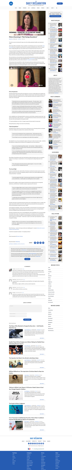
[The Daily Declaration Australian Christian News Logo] (36, 3)
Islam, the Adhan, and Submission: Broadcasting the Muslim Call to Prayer (54, 55)
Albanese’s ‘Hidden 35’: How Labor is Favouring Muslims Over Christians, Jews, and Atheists (54, 50)
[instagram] (35, 443)
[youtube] (37, 443)
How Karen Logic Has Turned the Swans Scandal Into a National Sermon (54, 29)
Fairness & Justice (17, 243)
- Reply (24, 279)
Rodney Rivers (52, 235)
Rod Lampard (26, 421)
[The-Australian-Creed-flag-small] (29, 449)
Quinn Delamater (27, 345)
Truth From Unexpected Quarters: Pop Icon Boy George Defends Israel (53, 180)
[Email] (43, 242)
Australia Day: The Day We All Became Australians (53, 217)
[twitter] (33, 443)
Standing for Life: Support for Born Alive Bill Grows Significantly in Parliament (54, 45)
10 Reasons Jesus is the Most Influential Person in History (54, 242)
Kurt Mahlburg (26, 391)
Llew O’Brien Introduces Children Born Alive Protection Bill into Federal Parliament (53, 40)
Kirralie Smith (52, 67)
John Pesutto (32, 58)
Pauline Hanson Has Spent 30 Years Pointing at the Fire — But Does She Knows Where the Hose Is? (57, 125)
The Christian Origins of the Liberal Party (53, 259)
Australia (11, 243)
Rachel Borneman (53, 231)
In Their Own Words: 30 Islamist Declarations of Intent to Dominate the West (57, 100)
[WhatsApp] (40, 242)
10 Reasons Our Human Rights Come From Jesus (54, 246)
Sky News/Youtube (19, 236)
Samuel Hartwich (53, 47)
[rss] (41, 443)
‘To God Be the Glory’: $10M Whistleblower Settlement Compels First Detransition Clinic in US (54, 185)
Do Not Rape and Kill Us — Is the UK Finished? (57, 146)
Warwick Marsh (53, 256)
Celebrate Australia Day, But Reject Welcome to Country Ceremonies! (54, 233)
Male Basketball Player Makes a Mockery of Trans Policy (53, 65)
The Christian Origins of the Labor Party (53, 250)
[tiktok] (31, 443)
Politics (22, 243)
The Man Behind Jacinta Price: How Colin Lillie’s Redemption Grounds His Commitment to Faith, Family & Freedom (54, 157)
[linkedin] (39, 443)
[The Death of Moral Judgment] (16, 405)
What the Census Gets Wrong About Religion (53, 69)
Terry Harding (52, 53)
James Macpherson (27, 329)
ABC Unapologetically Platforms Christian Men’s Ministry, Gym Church (53, 25)
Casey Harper (26, 375)
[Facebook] (35, 242)
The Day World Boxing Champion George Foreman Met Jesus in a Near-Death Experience (53, 194)
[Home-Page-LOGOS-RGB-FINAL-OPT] (11, 3)
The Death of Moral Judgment (17, 403)
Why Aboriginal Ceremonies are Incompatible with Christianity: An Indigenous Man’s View (53, 228)
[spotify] (43, 443)
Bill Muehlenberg (53, 57)
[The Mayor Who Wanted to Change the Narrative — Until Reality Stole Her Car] (16, 329)
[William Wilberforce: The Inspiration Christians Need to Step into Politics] (16, 375)
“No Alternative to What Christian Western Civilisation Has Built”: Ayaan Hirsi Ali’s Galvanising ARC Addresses (53, 201)
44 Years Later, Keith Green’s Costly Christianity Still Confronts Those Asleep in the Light (57, 130)
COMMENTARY (39, 329)
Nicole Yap (18, 241)
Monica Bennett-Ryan (53, 220)
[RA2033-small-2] (38, 449)
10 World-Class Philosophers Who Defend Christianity (53, 222)
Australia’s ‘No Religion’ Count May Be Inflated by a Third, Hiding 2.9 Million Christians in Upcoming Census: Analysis (57, 136)
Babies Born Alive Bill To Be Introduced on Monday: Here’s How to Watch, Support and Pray (54, 60)
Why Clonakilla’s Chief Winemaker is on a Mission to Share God (53, 189)
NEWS (37, 345)
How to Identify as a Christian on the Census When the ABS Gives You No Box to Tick (57, 110)
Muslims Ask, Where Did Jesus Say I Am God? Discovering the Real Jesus (57, 120)
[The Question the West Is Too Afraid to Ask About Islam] (16, 360)
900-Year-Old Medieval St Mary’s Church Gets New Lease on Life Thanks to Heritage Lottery (54, 207)
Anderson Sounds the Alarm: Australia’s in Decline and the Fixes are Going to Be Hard (54, 34)
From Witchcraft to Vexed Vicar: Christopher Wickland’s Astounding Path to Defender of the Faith (54, 163)
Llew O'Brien (52, 42)
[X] (37, 242)
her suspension (29, 59)
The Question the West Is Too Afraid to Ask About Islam (23, 358)
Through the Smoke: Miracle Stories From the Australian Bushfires (54, 238)
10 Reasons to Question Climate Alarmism (53, 254)
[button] (56, 8)
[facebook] (29, 443)
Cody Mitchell (52, 224)
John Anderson (53, 70)
